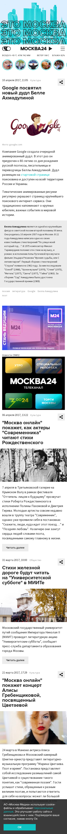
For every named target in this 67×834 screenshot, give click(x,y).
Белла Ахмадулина (48, 291)
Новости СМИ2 (10, 355)
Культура (35, 80)
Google (31, 291)
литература (18, 291)
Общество (35, 560)
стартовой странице (35, 175)
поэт (4, 295)
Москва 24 (33, 49)
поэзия (6, 291)
